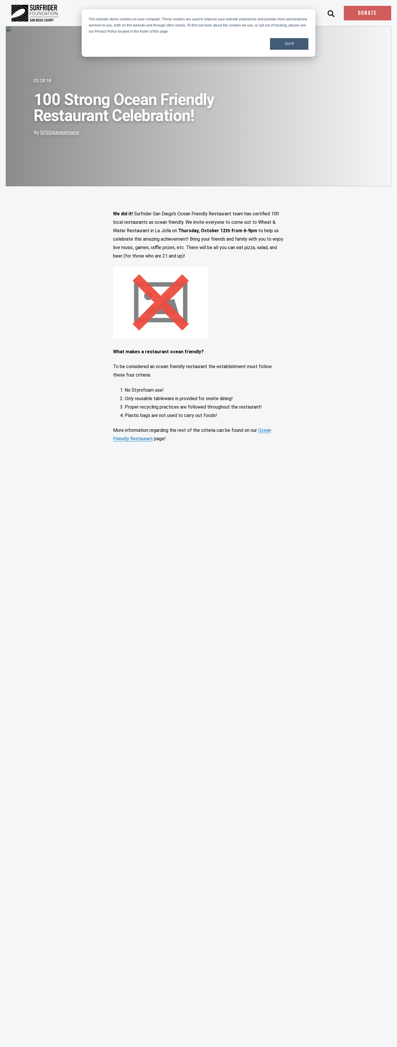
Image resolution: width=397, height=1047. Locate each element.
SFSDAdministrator (59, 132)
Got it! (289, 44)
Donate (367, 13)
